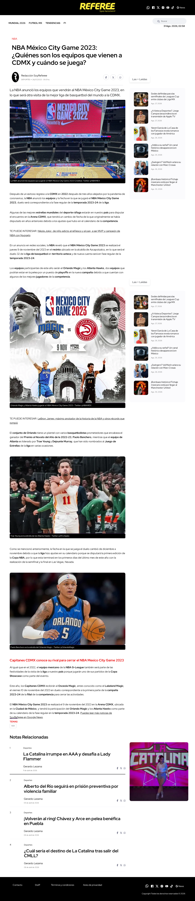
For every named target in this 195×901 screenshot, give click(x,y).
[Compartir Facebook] (106, 77)
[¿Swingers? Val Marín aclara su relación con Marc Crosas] (141, 168)
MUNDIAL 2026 (17, 23)
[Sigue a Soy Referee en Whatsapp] (148, 7)
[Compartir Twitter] (113, 77)
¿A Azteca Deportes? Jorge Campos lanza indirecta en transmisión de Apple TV (165, 113)
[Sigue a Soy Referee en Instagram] (163, 7)
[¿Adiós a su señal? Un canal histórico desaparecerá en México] (141, 151)
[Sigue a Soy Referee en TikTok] (172, 7)
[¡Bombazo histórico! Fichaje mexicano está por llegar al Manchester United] (141, 185)
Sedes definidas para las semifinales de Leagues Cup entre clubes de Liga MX (165, 96)
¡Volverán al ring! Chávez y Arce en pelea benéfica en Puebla (72, 821)
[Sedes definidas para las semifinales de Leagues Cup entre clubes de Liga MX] (141, 99)
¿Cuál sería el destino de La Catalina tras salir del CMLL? (71, 853)
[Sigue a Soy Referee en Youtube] (167, 7)
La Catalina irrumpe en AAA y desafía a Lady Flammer (66, 756)
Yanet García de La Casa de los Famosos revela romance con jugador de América (165, 130)
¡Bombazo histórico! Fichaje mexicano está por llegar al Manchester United (164, 182)
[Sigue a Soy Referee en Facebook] (153, 7)
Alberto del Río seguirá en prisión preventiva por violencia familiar (71, 788)
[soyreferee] (97, 7)
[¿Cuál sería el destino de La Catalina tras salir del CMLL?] (159, 868)
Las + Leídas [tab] (139, 79)
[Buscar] (158, 21)
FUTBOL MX (35, 23)
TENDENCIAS (53, 23)
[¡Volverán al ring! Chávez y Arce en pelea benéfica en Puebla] (159, 835)
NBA (13, 726)
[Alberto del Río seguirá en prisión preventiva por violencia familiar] (159, 803)
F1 (65, 23)
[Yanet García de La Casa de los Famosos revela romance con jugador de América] (141, 134)
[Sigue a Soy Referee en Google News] (180, 7)
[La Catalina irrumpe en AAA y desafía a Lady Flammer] (159, 771)
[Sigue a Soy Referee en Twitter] (158, 7)
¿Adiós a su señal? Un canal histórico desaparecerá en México (164, 147)
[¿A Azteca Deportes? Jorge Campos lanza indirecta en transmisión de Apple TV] (141, 116)
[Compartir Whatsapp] (120, 77)
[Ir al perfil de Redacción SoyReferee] (15, 76)
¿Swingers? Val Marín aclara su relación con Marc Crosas (166, 163)
